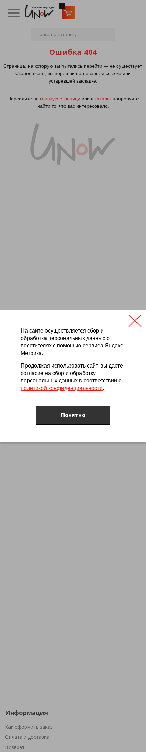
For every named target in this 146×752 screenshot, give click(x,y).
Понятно (73, 415)
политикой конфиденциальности (62, 388)
